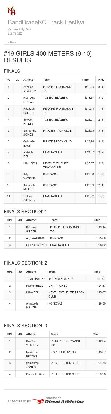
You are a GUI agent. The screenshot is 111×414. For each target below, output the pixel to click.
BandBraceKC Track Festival (47, 21)
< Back (12, 42)
